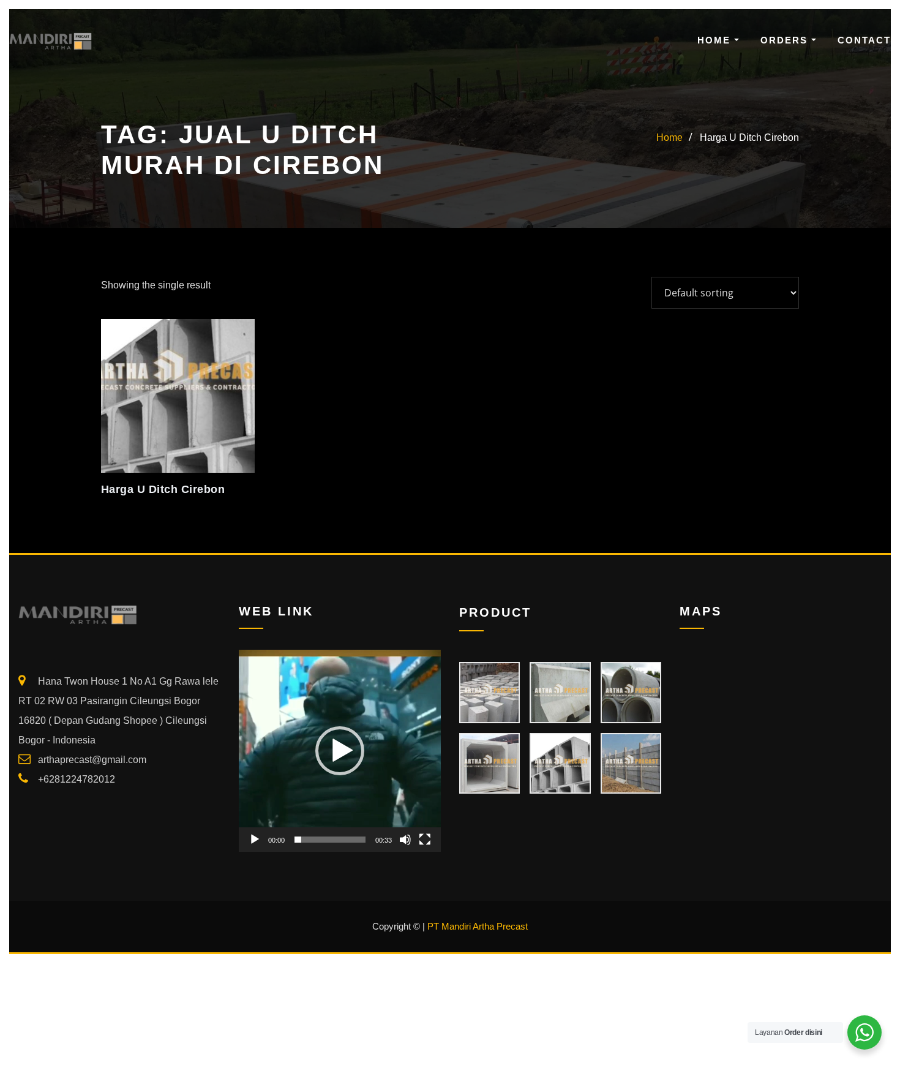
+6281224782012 (76, 779)
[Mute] (405, 839)
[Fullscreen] (425, 839)
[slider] (330, 840)
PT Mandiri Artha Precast (477, 926)
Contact (864, 40)
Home (715, 40)
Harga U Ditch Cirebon (749, 137)
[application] (340, 751)
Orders (785, 40)
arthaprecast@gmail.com (92, 759)
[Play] (255, 839)
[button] (339, 750)
